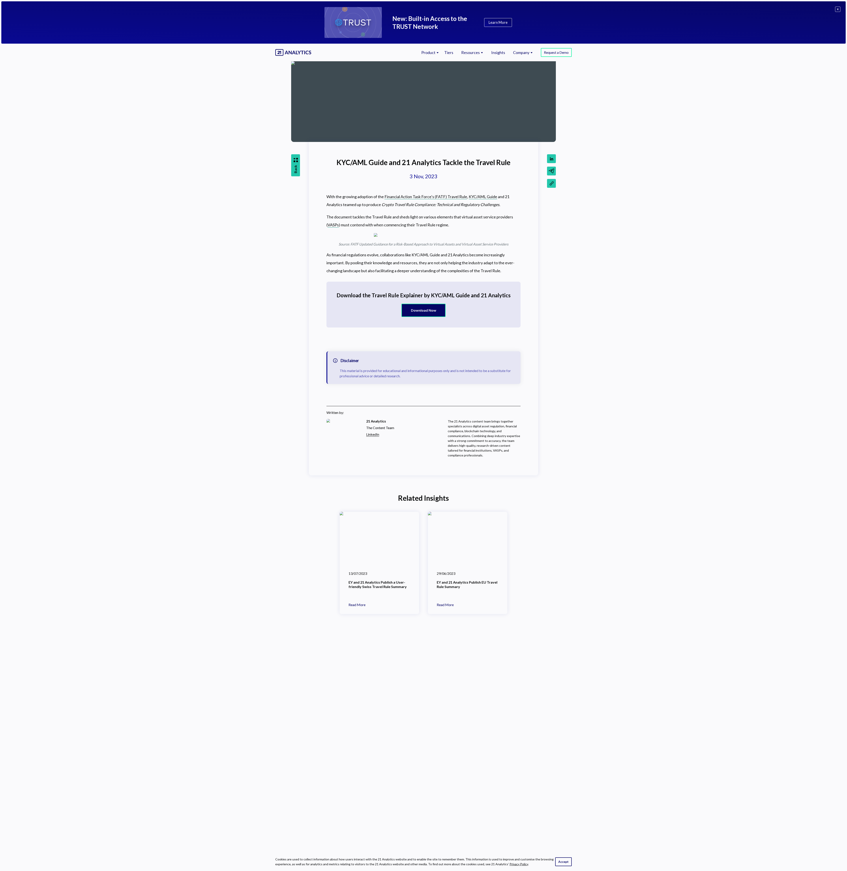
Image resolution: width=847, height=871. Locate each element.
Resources (470, 52)
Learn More (498, 22)
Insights (498, 52)
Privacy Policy (519, 864)
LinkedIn (372, 434)
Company (521, 52)
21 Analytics (376, 421)
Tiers (448, 52)
